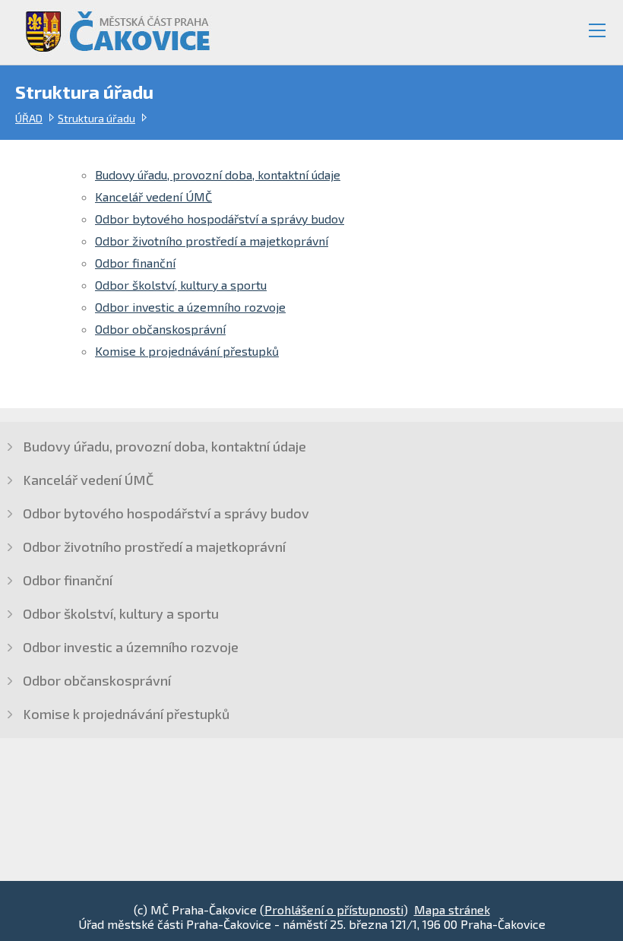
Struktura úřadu (96, 118)
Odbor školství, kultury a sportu (181, 284)
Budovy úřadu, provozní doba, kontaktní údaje (217, 174)
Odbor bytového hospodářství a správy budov (219, 218)
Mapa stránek (452, 909)
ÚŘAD (29, 118)
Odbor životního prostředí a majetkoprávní (211, 240)
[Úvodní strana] (111, 25)
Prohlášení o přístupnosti (333, 909)
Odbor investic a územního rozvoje (190, 306)
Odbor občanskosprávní (160, 329)
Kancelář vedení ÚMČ (153, 196)
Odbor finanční (135, 262)
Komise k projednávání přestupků (187, 351)
